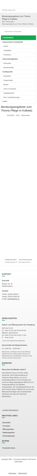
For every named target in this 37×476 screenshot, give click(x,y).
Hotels (5, 46)
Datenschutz (22, 473)
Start (3, 21)
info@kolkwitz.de (13, 299)
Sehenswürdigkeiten (10, 59)
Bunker (5, 84)
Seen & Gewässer (9, 89)
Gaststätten (7, 50)
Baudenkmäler (8, 67)
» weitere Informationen (10, 410)
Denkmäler (7, 63)
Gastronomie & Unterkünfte (12, 42)
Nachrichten (10, 21)
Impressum (13, 473)
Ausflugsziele (7, 72)
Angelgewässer (8, 93)
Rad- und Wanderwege (11, 97)
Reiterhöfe (7, 76)
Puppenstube (8, 80)
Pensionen (7, 55)
